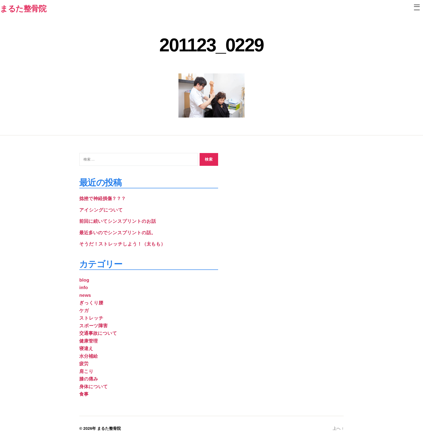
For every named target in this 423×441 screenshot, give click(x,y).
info (83, 287)
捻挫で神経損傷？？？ (102, 198)
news (85, 295)
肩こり (86, 371)
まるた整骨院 (109, 428)
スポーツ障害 (93, 325)
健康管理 (88, 340)
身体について (93, 386)
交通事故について (98, 333)
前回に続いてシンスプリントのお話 (117, 221)
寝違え (86, 348)
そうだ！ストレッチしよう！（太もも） (122, 243)
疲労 (84, 363)
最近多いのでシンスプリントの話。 (117, 232)
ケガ (84, 310)
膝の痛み (88, 378)
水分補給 (88, 356)
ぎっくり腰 (91, 302)
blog (84, 279)
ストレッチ (91, 317)
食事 (84, 393)
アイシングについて (101, 209)
